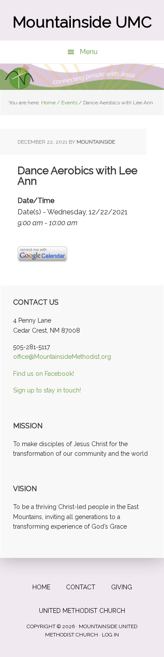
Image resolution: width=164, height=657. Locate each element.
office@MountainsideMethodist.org (62, 356)
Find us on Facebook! (43, 373)
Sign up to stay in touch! (47, 390)
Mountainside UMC (82, 22)
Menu (89, 52)
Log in (110, 635)
